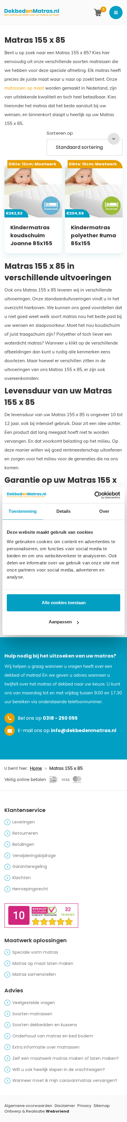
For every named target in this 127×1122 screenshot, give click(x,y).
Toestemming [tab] (23, 511)
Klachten (21, 878)
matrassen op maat (24, 88)
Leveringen (23, 822)
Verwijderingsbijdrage (34, 856)
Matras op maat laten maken (42, 963)
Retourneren (25, 833)
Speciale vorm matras (35, 952)
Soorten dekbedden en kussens (44, 1025)
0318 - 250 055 (60, 718)
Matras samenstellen (34, 974)
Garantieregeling (29, 866)
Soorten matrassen (32, 1014)
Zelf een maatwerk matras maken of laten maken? (65, 1058)
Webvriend (57, 1111)
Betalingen (23, 844)
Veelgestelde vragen (33, 1003)
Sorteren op (60, 133)
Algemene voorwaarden (28, 1105)
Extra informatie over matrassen (45, 1047)
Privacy (84, 1105)
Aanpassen (60, 621)
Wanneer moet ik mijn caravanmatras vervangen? (64, 1080)
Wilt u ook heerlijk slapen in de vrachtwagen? (58, 1069)
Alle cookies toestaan (64, 602)
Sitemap (102, 1105)
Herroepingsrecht (30, 889)
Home (36, 768)
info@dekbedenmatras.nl (83, 730)
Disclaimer (65, 1105)
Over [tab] (104, 511)
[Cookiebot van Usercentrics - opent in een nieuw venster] (94, 495)
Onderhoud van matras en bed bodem (52, 1036)
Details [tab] (63, 511)
